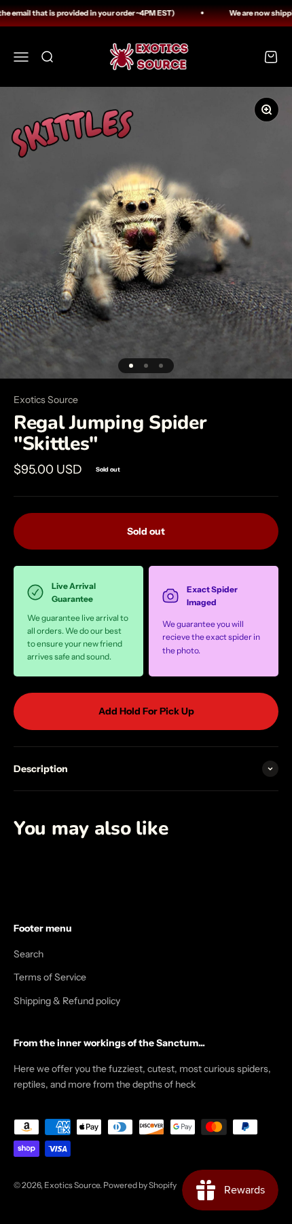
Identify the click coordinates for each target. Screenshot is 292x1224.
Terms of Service (50, 977)
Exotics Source (46, 400)
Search (28, 954)
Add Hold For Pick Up (146, 711)
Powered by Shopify (140, 1185)
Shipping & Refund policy (67, 1001)
